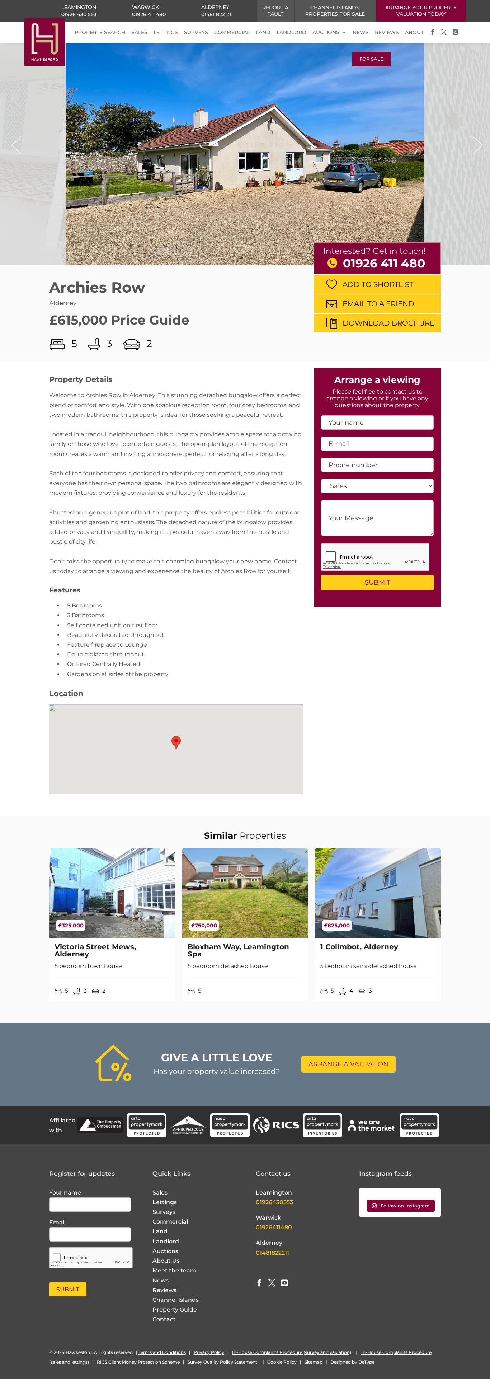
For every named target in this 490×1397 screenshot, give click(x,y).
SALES (139, 32)
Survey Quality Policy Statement (222, 1362)
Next (475, 145)
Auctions (165, 1251)
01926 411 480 (149, 14)
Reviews (164, 1290)
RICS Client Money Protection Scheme (138, 1362)
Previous (14, 145)
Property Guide (174, 1309)
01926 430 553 (78, 14)
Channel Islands (175, 1299)
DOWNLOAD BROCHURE (388, 323)
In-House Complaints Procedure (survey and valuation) (291, 1352)
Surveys (163, 1212)
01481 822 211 (217, 14)
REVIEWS (387, 32)
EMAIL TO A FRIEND (378, 303)
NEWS (361, 32)
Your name (65, 1192)
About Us (166, 1260)
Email (57, 1222)
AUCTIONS (325, 32)
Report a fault (275, 10)
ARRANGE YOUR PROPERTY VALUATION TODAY (421, 10)
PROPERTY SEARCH (100, 32)
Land (160, 1231)
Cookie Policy (282, 1362)
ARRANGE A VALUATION (348, 1064)
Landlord (165, 1241)
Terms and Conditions (162, 1352)
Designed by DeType (352, 1362)
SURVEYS (196, 32)
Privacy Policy (209, 1352)
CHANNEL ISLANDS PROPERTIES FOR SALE (335, 10)
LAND (263, 32)
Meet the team (174, 1270)
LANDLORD (291, 32)
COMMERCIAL (232, 32)
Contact (164, 1319)
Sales (160, 1192)
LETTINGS (166, 32)
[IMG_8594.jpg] (245, 159)
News (160, 1280)
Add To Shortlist (378, 284)
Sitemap (313, 1362)
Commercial (170, 1221)
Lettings (164, 1202)
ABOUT (414, 32)
